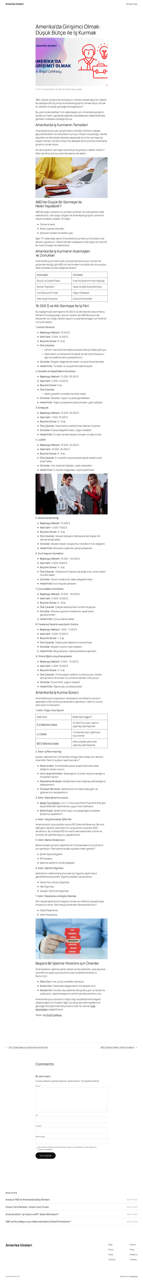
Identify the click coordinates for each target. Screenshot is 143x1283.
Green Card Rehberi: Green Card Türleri (27, 1207)
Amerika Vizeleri (15, 4)
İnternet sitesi (40, 1136)
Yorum (38, 1086)
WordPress (133, 1276)
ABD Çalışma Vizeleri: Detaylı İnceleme (117, 1047)
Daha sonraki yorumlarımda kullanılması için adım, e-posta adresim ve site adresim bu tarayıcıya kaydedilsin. (67, 1148)
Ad (37, 1115)
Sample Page (131, 4)
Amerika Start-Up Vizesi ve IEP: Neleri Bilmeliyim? (32, 1214)
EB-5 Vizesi (66, 89)
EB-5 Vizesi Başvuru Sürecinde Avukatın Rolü (28, 1047)
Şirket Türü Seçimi (50, 803)
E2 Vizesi (59, 89)
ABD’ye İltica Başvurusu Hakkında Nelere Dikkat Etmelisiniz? (38, 1221)
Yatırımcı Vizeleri (76, 89)
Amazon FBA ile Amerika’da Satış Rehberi (28, 1199)
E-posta (39, 1126)
